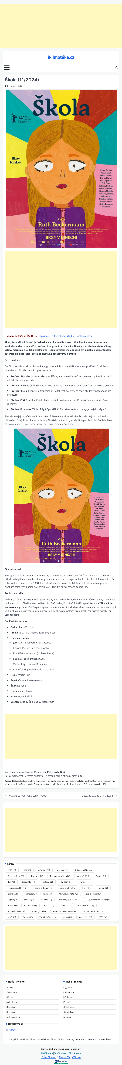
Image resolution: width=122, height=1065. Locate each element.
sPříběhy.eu (68, 1006)
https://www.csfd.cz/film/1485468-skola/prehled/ (65, 336)
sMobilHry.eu (11, 1002)
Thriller (28, 917)
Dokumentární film (60, 876)
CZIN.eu (76, 1057)
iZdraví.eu (67, 1002)
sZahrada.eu (69, 1012)
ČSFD (103, 917)
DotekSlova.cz (48, 1057)
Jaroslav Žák (74, 780)
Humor (50, 780)
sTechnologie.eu (13, 1016)
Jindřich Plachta (88, 780)
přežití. (12, 905)
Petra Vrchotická (14, 86)
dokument (37, 876)
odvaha (29, 899)
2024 (27, 870)
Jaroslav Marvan (61, 780)
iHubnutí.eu (68, 992)
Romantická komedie (64, 911)
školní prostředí (64, 784)
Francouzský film (17, 887)
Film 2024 (66, 881)
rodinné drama (85, 905)
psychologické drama (70, 899)
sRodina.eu (10, 1012)
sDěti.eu (9, 997)
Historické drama (42, 887)
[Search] (116, 67)
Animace (62, 870)
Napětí (12, 899)
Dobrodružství (16, 876)
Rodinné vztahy (16, 911)
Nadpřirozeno (93, 893)
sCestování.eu (12, 992)
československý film (26, 780)
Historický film (67, 887)
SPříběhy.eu (75, 1053)
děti (11, 881)
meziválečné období (47, 784)
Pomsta (46, 899)
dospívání (83, 876)
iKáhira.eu (67, 997)
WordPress (107, 1039)
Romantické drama (92, 911)
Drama (101, 876)
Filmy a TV (64, 1057)
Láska (47, 893)
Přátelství (30, 905)
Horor (86, 887)
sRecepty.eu (11, 1006)
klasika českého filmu (105, 780)
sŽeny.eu (67, 1016)
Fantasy (47, 881)
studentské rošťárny (81, 784)
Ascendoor (80, 1039)
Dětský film (28, 881)
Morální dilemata (68, 893)
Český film (85, 917)
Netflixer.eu (47, 1053)
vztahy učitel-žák (98, 784)
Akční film (43, 870)
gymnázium (41, 780)
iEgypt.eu (67, 987)
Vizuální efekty (47, 917)
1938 (14, 780)
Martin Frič (32, 784)
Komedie (9, 784)
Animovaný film (83, 870)
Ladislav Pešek (20, 784)
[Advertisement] (61, 26)
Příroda (49, 905)
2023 (12, 870)
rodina (65, 905)
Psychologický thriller (99, 899)
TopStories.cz (61, 1053)
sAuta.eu (10, 987)
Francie (84, 881)
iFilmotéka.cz (61, 57)
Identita (13, 893)
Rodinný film (39, 911)
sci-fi (12, 917)
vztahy (67, 917)
